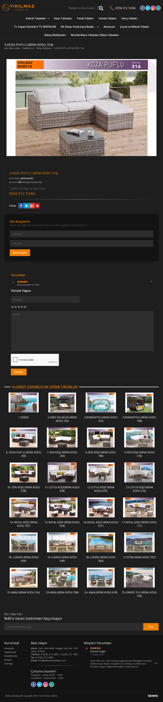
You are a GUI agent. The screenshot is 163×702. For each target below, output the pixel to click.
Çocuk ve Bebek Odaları (134, 26)
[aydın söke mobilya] (18, 10)
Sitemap (8, 663)
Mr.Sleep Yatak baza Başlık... (78, 26)
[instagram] (153, 9)
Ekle (151, 627)
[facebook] (142, 9)
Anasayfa (9, 648)
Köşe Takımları (63, 18)
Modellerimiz (28, 48)
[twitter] (147, 9)
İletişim (8, 659)
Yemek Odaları (108, 18)
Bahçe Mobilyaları (55, 35)
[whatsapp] (158, 9)
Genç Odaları (129, 18)
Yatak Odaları (85, 18)
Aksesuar (109, 26)
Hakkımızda (10, 652)
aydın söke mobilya (12, 48)
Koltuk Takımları (36, 18)
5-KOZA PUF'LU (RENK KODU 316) (69, 48)
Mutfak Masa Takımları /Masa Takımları (95, 35)
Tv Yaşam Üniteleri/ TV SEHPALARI (35, 26)
